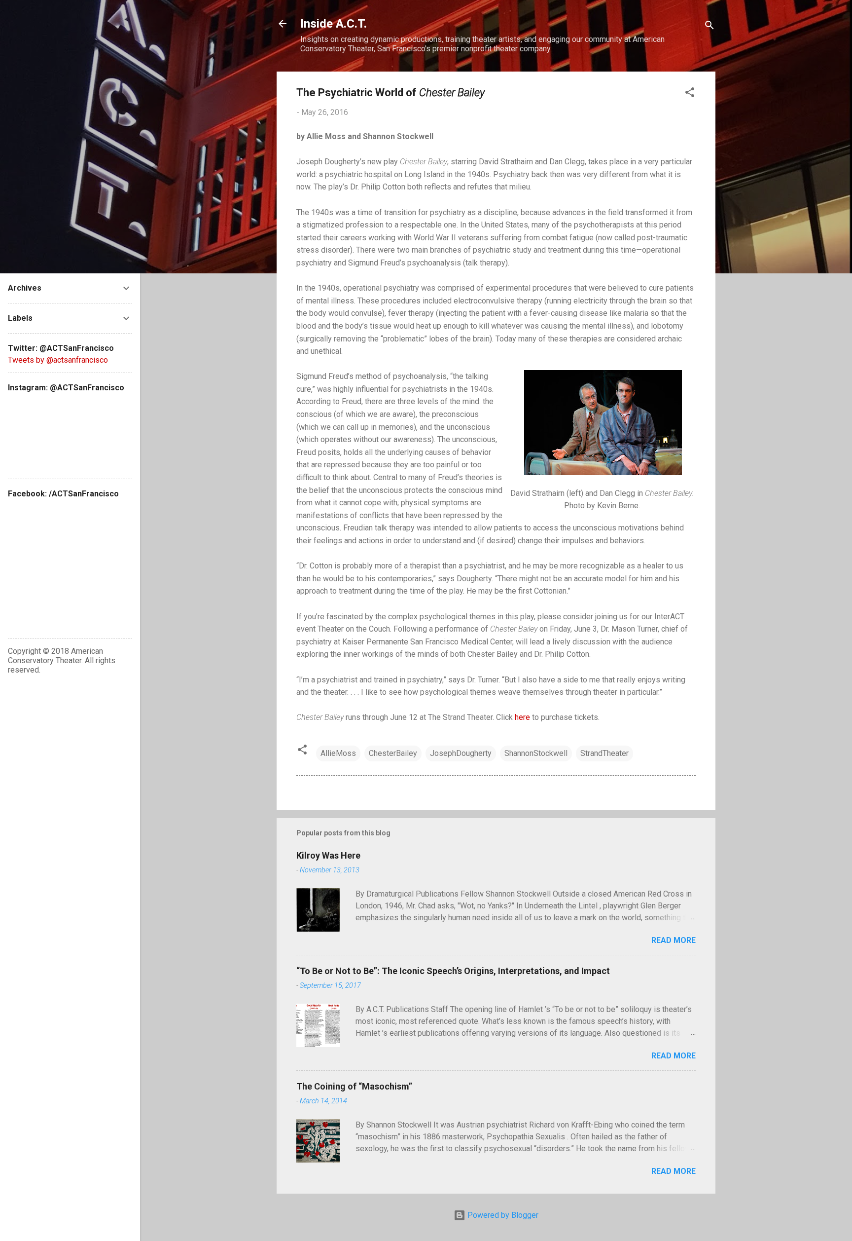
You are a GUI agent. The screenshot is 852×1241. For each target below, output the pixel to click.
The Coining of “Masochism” (354, 1086)
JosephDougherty (461, 753)
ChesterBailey (393, 753)
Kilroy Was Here (328, 855)
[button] (690, 94)
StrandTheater (604, 753)
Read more (673, 940)
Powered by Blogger (501, 1215)
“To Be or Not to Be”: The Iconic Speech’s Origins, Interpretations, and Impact (453, 971)
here (522, 717)
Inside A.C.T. (333, 24)
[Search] (709, 27)
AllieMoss (338, 753)
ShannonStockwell (536, 753)
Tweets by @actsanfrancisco (58, 360)
